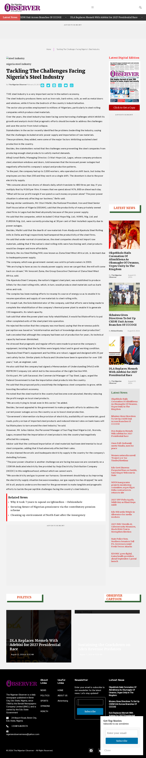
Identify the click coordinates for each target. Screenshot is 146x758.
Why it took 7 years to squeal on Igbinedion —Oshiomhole (46, 502)
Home (48, 49)
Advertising (63, 701)
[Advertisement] (73, 32)
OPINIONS (45, 706)
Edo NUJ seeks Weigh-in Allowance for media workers (123, 514)
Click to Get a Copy (124, 107)
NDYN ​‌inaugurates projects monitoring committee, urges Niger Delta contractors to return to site (123, 487)
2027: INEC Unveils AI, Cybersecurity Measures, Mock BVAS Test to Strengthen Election (123, 528)
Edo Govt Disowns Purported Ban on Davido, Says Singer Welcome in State (124, 471)
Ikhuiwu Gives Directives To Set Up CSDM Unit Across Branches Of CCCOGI (123, 319)
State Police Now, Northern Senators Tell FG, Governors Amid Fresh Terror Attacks (122, 543)
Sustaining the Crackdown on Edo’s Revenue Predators (104, 647)
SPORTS (44, 701)
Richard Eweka (117, 331)
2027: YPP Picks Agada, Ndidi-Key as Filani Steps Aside (123, 502)
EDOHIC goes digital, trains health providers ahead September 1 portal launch (123, 557)
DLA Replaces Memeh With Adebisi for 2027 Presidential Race (84, 17)
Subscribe (90, 711)
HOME (60, 690)
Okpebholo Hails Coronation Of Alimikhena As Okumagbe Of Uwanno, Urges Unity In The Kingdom (124, 261)
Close (107, 750)
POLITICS (44, 695)
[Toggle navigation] (92, 7)
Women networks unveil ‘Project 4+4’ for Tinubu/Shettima (123, 458)
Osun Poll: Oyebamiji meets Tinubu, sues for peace (122, 446)
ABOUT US (62, 695)
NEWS (43, 690)
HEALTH (44, 711)
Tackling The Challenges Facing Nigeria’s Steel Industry (78, 49)
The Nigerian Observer (18, 84)
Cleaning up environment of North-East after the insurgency (48, 515)
